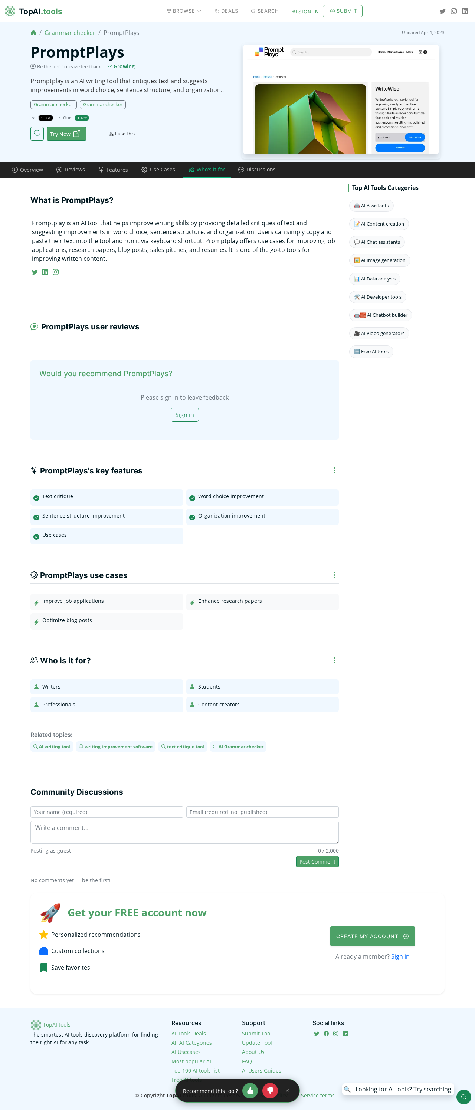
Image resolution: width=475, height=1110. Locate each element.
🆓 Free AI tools (371, 351)
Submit (347, 11)
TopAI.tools (56, 1024)
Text (46, 118)
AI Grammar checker (240, 746)
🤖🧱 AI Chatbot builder (380, 315)
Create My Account (368, 936)
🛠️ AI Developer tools (378, 296)
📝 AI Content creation (379, 223)
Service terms (318, 1095)
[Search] (463, 1097)
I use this (125, 133)
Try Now (60, 134)
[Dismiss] (287, 1091)
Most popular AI (191, 1061)
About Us (253, 1051)
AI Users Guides (261, 1070)
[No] (270, 1090)
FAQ (247, 1061)
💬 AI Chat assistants (377, 242)
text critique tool (185, 746)
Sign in (308, 11)
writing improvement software (118, 746)
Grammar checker (70, 33)
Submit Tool (257, 1033)
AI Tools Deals (188, 1033)
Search (268, 11)
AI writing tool (54, 746)
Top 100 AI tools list (195, 1070)
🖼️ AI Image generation (380, 260)
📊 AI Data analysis (375, 278)
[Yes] (250, 1090)
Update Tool (257, 1042)
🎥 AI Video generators (379, 333)
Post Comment (317, 861)
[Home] (33, 33)
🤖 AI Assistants (371, 205)
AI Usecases (186, 1051)
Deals (229, 11)
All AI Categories (191, 1042)
